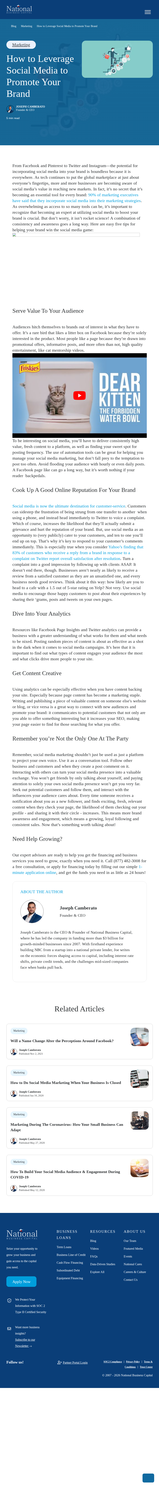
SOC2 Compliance (113, 1361)
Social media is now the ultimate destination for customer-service (68, 506)
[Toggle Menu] (148, 12)
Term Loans (64, 1247)
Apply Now (21, 1281)
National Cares (133, 1264)
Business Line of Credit (71, 1254)
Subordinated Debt (68, 1270)
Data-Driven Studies (102, 1264)
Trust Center (146, 1367)
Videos (94, 1248)
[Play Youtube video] (79, 395)
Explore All (97, 1272)
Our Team (130, 1240)
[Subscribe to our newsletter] (148, 1478)
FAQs (94, 1256)
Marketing (21, 44)
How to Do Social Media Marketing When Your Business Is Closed (65, 1082)
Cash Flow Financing (70, 1262)
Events (128, 1256)
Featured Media (133, 1248)
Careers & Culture (135, 1272)
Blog (93, 1240)
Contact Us (130, 1279)
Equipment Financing (70, 1278)
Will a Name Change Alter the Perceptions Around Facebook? (62, 1041)
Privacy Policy (133, 1361)
